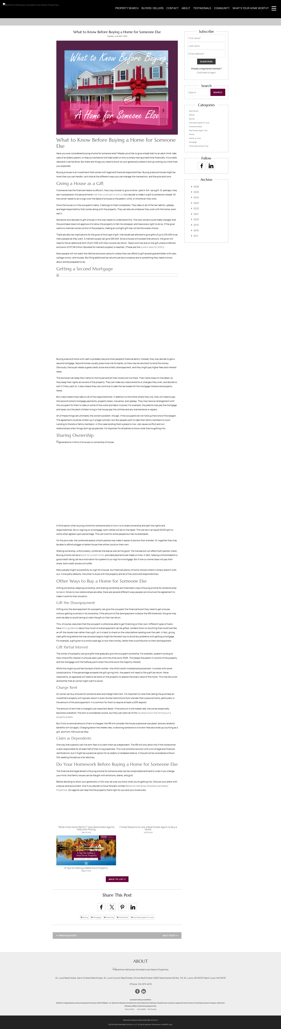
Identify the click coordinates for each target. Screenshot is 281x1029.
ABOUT (186, 8)
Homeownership (195, 126)
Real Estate (123, 917)
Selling (191, 115)
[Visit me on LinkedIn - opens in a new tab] (211, 166)
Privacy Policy (129, 1009)
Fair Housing (152, 1009)
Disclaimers (156, 1024)
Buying (85, 917)
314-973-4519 (145, 984)
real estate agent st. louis (143, 917)
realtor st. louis (195, 138)
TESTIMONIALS (202, 8)
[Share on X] (112, 907)
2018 (195, 230)
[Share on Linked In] (133, 907)
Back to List (116, 879)
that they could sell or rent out (108, 194)
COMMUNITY (222, 8)
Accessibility (141, 1009)
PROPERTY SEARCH (127, 8)
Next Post (169, 935)
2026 (196, 186)
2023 (196, 203)
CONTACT (172, 8)
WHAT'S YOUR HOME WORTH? (251, 8)
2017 (195, 235)
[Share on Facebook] (101, 907)
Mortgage (97, 917)
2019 (196, 224)
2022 (196, 208)
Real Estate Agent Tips (198, 130)
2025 (196, 192)
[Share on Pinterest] (122, 907)
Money (191, 134)
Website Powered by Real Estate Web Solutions (140, 1020)
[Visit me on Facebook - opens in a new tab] (202, 166)
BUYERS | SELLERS (152, 8)
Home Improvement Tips (198, 146)
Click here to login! (206, 72)
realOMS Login (167, 1024)
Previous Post (67, 935)
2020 (196, 219)
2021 (195, 214)
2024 (196, 197)
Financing (110, 917)
